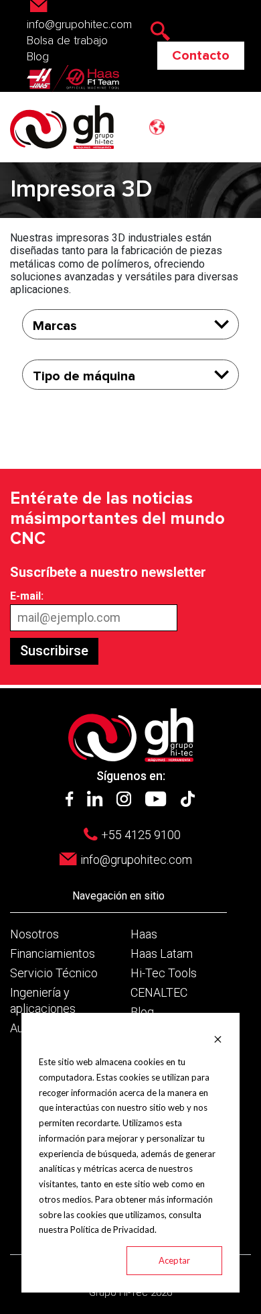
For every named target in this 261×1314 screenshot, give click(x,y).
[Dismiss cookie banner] (217, 1038)
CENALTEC (158, 992)
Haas (143, 934)
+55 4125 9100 (141, 835)
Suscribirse (54, 651)
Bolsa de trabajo (67, 41)
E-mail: (27, 596)
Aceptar (174, 1260)
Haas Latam (161, 953)
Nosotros (34, 934)
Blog (38, 57)
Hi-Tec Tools (163, 973)
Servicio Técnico (54, 973)
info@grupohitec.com (136, 860)
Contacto (201, 55)
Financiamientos (52, 953)
